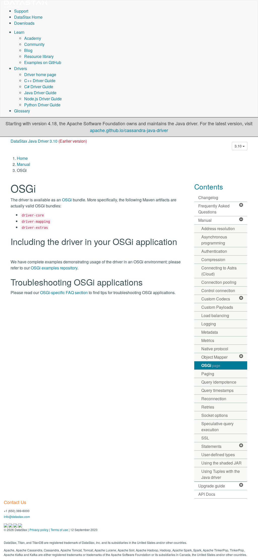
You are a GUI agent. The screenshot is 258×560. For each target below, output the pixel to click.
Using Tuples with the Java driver (220, 474)
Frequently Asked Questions (214, 209)
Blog (28, 50)
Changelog (208, 197)
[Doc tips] (11, 525)
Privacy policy (38, 529)
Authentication (214, 251)
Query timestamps (217, 390)
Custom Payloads (217, 307)
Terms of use (59, 529)
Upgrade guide (211, 486)
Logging (208, 324)
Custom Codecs (215, 299)
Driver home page (40, 74)
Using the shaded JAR (221, 463)
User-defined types (218, 454)
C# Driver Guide (38, 86)
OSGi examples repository (54, 268)
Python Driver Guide (42, 105)
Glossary (22, 111)
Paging (207, 374)
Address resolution (218, 228)
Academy (32, 38)
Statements (211, 446)
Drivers (20, 68)
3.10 (239, 145)
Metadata (209, 332)
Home (22, 158)
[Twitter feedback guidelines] (15, 525)
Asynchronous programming (214, 240)
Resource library (39, 56)
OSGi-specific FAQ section (64, 292)
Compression (213, 259)
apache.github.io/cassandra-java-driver (129, 130)
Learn (19, 32)
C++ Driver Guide (39, 80)
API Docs (206, 494)
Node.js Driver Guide (43, 99)
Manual (23, 164)
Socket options (214, 415)
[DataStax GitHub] (20, 525)
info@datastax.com (17, 516)
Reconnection (213, 398)
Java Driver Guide (40, 93)
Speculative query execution (217, 426)
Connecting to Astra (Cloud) (219, 271)
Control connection (218, 290)
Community (34, 44)
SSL (205, 438)
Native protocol (214, 349)
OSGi (67, 200)
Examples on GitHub (42, 62)
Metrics (207, 340)
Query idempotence (218, 382)
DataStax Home (28, 17)
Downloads (24, 23)
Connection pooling (218, 282)
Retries (207, 407)
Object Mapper (214, 357)
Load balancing (215, 315)
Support (21, 11)
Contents (208, 186)
